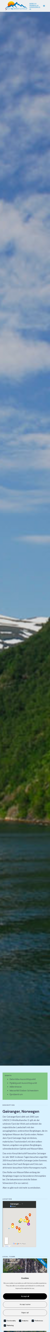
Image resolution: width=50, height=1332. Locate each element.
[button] (44, 5)
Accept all (25, 1296)
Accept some (25, 1304)
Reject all (25, 1312)
